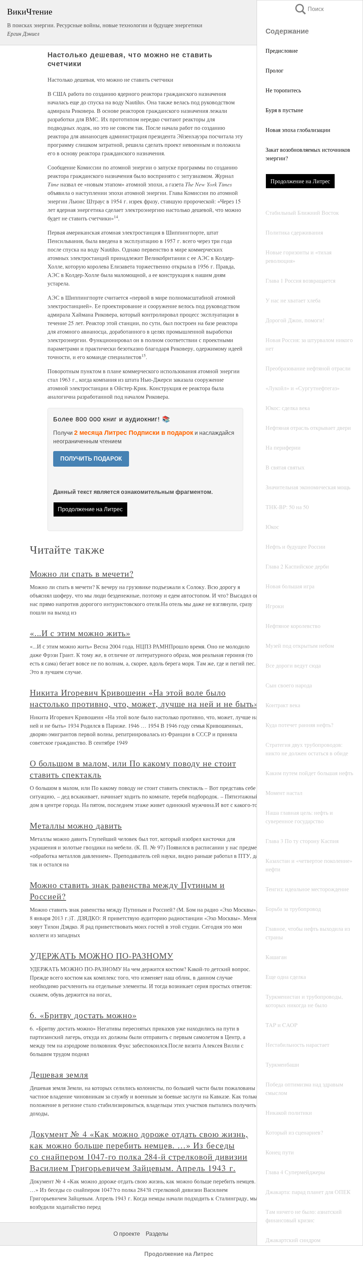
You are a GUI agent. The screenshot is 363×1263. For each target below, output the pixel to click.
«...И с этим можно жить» (80, 633)
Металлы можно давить (76, 825)
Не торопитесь (283, 90)
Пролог (275, 70)
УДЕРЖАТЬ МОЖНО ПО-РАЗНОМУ (101, 955)
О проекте (126, 1234)
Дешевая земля (59, 1074)
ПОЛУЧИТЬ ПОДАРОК (91, 459)
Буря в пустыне (284, 110)
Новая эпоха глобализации (298, 129)
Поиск (309, 9)
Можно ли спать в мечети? (82, 573)
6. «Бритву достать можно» (83, 1015)
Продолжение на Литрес (300, 181)
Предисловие (282, 50)
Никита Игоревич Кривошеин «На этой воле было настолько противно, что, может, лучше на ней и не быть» (144, 698)
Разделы (157, 1234)
